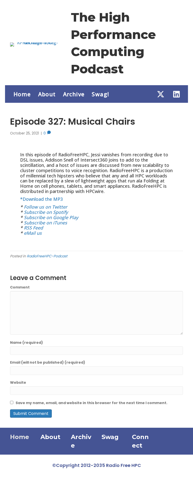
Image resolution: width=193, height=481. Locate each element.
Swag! (100, 94)
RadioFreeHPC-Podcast (47, 256)
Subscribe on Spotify (46, 212)
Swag (110, 437)
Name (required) (26, 342)
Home (22, 94)
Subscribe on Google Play (51, 217)
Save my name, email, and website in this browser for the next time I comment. (91, 402)
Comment (20, 287)
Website (18, 382)
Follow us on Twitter (45, 207)
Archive (74, 94)
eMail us (33, 233)
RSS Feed (33, 228)
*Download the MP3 (41, 199)
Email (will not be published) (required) (47, 362)
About (47, 94)
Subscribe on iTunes (45, 223)
